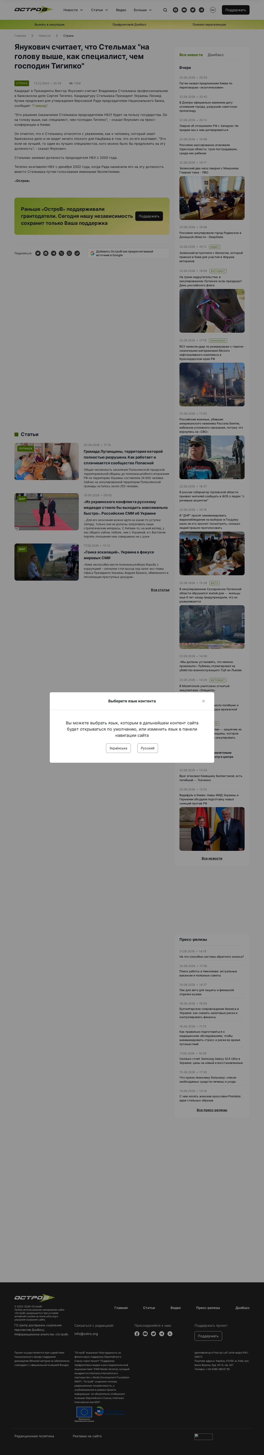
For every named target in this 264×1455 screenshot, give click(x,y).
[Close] (203, 701)
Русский (147, 748)
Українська (118, 748)
